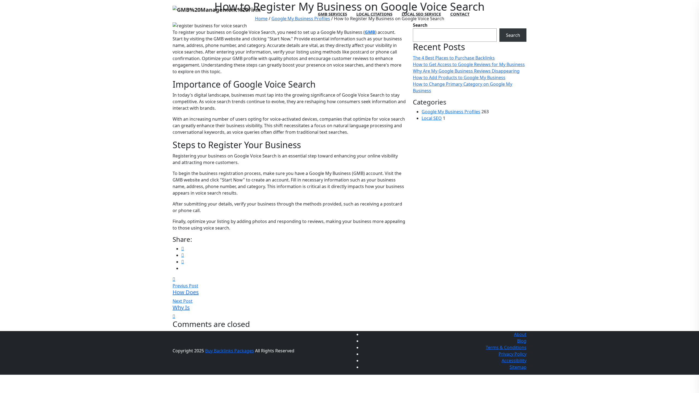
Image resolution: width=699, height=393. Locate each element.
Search (513, 35)
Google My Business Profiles (451, 112)
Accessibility (514, 361)
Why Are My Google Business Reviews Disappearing (466, 71)
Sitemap (518, 367)
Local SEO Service (421, 14)
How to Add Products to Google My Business (459, 78)
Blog (521, 341)
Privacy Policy (512, 354)
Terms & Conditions (506, 347)
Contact (460, 14)
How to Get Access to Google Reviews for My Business (469, 64)
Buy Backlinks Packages (229, 351)
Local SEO (432, 118)
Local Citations (374, 14)
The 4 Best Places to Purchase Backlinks (454, 58)
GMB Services (332, 14)
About (520, 334)
